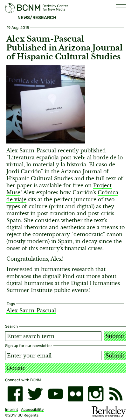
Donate (16, 368)
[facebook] (15, 394)
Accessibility (32, 409)
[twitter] (35, 394)
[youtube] (55, 394)
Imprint (11, 409)
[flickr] (76, 394)
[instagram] (96, 394)
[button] (121, 7)
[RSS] (116, 394)
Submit (115, 336)
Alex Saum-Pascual (31, 310)
